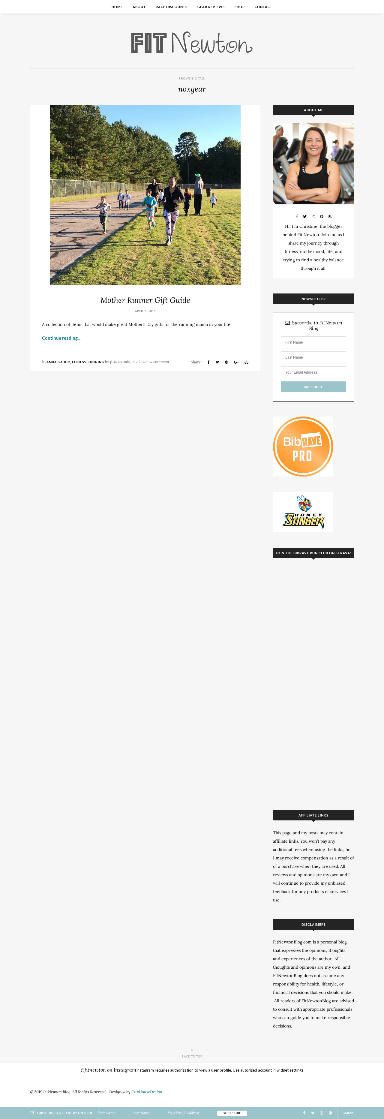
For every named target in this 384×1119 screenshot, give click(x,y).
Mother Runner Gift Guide (145, 300)
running (96, 361)
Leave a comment (154, 361)
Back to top (192, 1056)
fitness (79, 361)
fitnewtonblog (122, 361)
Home (117, 7)
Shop (240, 7)
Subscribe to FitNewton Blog (317, 325)
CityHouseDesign (146, 1091)
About (139, 7)
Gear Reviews (211, 7)
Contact (263, 7)
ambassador (58, 361)
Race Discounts (172, 7)
